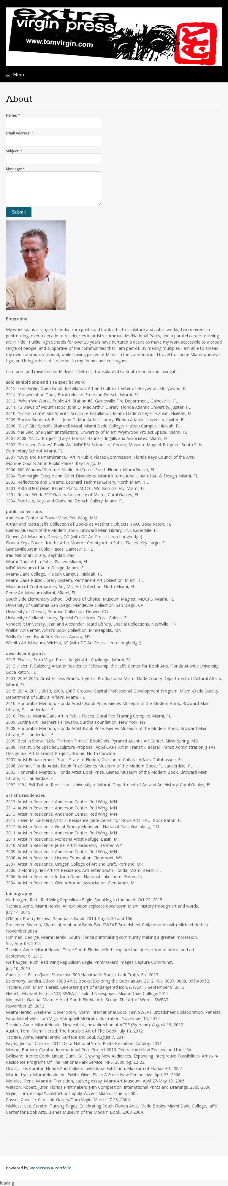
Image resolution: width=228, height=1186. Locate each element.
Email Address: (19, 133)
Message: (15, 168)
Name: (13, 115)
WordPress (39, 1168)
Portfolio (63, 1168)
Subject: (14, 150)
